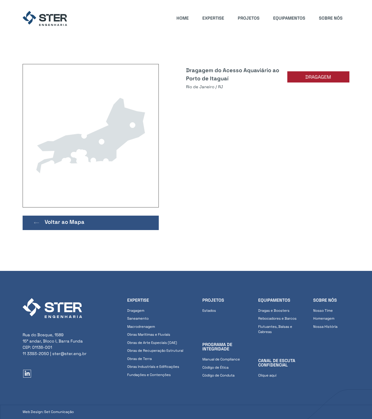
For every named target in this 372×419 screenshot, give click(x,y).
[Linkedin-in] (27, 374)
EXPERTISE (213, 18)
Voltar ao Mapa (64, 221)
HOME (182, 18)
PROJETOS (249, 18)
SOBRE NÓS (331, 18)
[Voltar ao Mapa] (36, 223)
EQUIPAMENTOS (289, 18)
